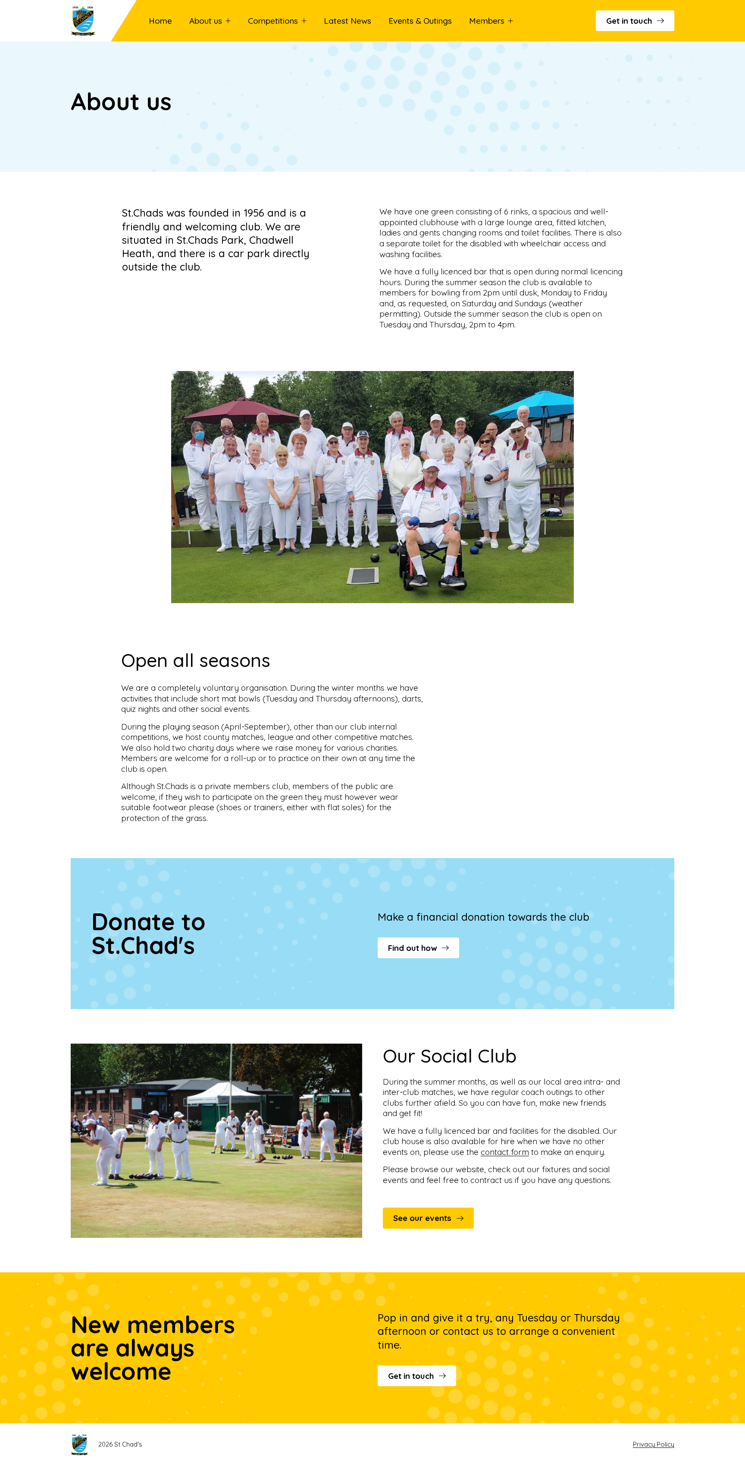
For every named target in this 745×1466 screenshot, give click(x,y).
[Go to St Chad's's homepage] (96, 20)
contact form (505, 1152)
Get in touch (629, 21)
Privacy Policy (653, 1444)
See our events (422, 1218)
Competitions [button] (273, 21)
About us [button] (205, 21)
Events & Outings (420, 21)
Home (160, 21)
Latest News (347, 21)
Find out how (412, 948)
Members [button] (486, 21)
